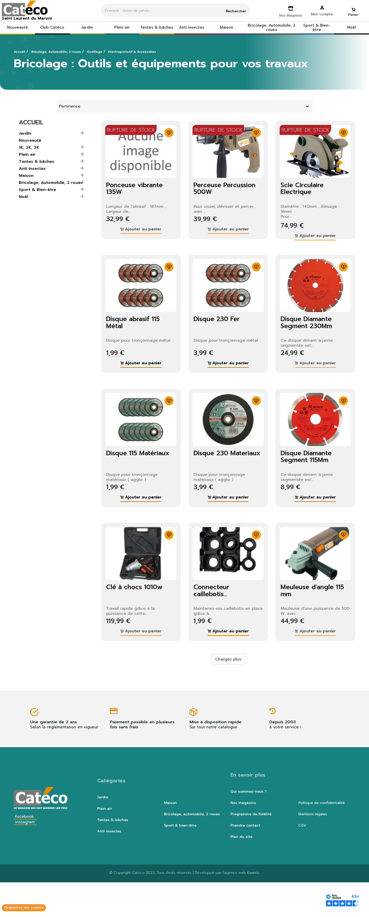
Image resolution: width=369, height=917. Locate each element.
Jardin (25, 133)
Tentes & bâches (36, 162)
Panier (353, 14)
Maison (26, 176)
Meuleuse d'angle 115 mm (312, 590)
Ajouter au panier (142, 229)
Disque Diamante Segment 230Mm (306, 322)
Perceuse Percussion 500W (225, 188)
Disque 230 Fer (217, 319)
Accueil (31, 122)
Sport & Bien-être (37, 190)
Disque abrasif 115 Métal (133, 322)
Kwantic (253, 872)
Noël (23, 197)
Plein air (27, 155)
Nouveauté (30, 140)
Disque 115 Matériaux (137, 453)
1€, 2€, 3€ (29, 147)
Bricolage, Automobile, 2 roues (51, 183)
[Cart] (353, 7)
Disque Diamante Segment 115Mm (306, 456)
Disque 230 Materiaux (227, 453)
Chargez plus (228, 659)
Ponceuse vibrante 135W (134, 188)
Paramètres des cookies (23, 907)
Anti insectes (32, 169)
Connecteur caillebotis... (211, 590)
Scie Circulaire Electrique (302, 188)
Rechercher (235, 11)
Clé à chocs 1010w (134, 587)
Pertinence (69, 106)
